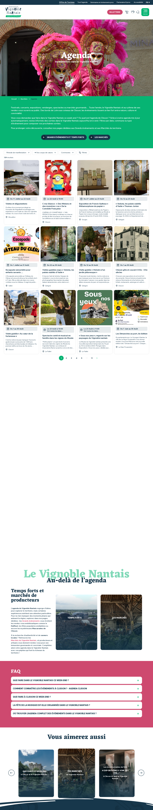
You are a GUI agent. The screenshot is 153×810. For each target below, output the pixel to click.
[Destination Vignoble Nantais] (13, 11)
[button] (138, 12)
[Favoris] (132, 12)
